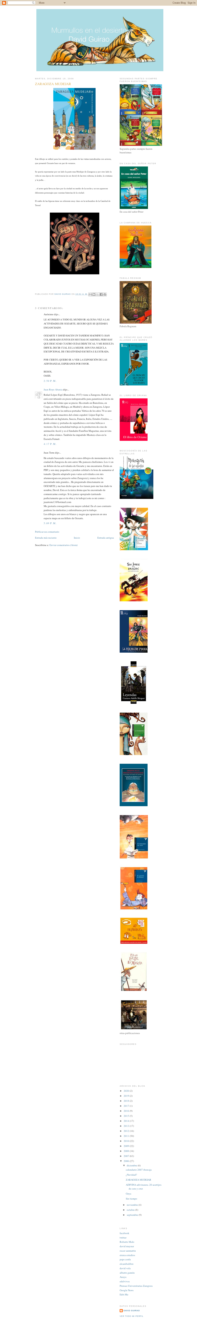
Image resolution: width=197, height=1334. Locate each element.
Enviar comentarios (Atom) (63, 545)
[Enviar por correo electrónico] (90, 294)
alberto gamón (127, 1272)
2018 (127, 1101)
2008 (127, 1151)
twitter (123, 1237)
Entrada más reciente (46, 537)
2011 (127, 1136)
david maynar (127, 1246)
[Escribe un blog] (94, 294)
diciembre (132, 1165)
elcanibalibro (127, 1264)
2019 (127, 1095)
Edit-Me (124, 1294)
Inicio (77, 537)
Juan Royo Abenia (53, 389)
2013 (127, 1126)
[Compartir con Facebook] (101, 294)
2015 (127, 1116)
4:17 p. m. (50, 444)
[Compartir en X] (97, 294)
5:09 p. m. (50, 523)
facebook (124, 1233)
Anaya (123, 1277)
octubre (131, 1209)
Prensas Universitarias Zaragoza (136, 1286)
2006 (127, 1161)
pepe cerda (125, 1259)
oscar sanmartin (128, 1250)
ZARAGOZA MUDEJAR (138, 1179)
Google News (127, 1290)
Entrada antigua (105, 537)
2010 (127, 1141)
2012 (127, 1131)
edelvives (125, 1281)
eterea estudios (127, 1255)
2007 (127, 1156)
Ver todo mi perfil (132, 1316)
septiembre (133, 1215)
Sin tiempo (131, 1198)
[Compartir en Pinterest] (105, 294)
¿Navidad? (131, 1174)
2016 (127, 1111)
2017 (127, 1106)
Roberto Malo (127, 1242)
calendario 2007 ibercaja (139, 1169)
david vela (125, 1268)
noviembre (133, 1204)
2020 (127, 1090)
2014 (127, 1121)
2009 (127, 1146)
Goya (128, 1193)
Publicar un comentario (47, 531)
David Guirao (132, 1310)
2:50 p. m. (50, 381)
